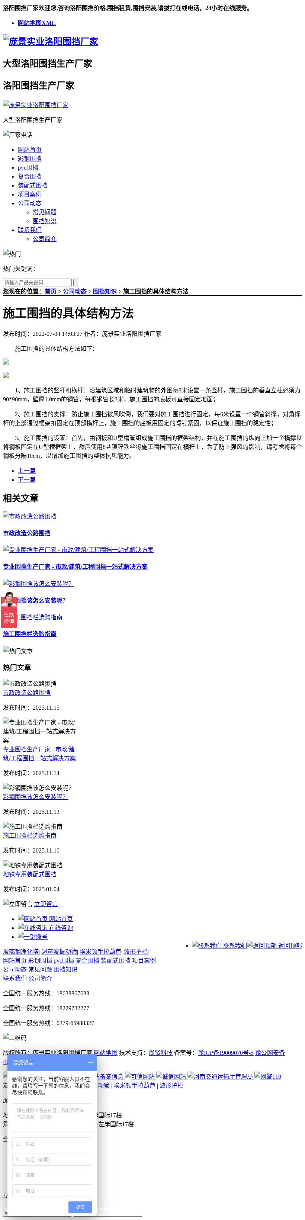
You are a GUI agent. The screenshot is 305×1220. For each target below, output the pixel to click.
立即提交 (181, 1212)
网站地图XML (37, 23)
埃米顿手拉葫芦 (100, 951)
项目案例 (30, 194)
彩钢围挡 (30, 158)
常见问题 (45, 212)
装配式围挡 (33, 185)
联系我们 (30, 230)
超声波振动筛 (59, 951)
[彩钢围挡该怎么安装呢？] (38, 584)
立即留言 (46, 904)
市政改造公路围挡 (27, 533)
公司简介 (45, 239)
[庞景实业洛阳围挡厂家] (50, 41)
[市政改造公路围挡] (30, 516)
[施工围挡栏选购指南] (32, 617)
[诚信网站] (171, 1076)
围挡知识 (45, 221)
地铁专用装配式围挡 (30, 874)
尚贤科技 (161, 1053)
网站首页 (30, 150)
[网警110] (267, 1076)
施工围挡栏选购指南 (30, 634)
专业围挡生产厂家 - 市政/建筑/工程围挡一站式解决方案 (75, 567)
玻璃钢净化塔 (21, 951)
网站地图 (106, 1053)
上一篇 (27, 471)
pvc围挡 (28, 167)
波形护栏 (136, 951)
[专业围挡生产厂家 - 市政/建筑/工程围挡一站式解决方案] (78, 550)
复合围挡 (30, 176)
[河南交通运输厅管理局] (220, 1076)
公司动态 (30, 203)
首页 (51, 291)
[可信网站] (140, 1076)
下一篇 (27, 479)
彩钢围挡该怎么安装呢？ (35, 600)
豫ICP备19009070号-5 (226, 1053)
